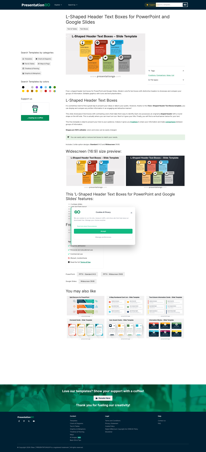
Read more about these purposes (87, 226)
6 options (152, 75)
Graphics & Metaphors (78, 429)
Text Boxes (84, 29)
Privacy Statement (111, 423)
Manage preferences (103, 237)
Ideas (169, 75)
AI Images (73, 437)
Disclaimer (108, 432)
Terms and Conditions (112, 420)
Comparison (161, 75)
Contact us (162, 420)
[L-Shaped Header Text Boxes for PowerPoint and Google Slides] (95, 172)
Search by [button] (71, 5)
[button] (131, 213)
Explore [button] (57, 5)
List (172, 75)
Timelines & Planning (77, 432)
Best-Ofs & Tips (75, 440)
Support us (153, 5)
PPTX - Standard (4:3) (87, 274)
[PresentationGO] (36, 5)
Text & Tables (72, 29)
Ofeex (32, 447)
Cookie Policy (110, 426)
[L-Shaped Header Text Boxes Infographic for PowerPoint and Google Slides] (155, 172)
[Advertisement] (166, 48)
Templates (73, 420)
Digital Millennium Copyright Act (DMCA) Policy (121, 429)
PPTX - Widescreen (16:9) (113, 274)
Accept (103, 231)
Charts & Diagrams (76, 423)
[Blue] (41, 87)
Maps (72, 434)
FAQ (159, 423)
